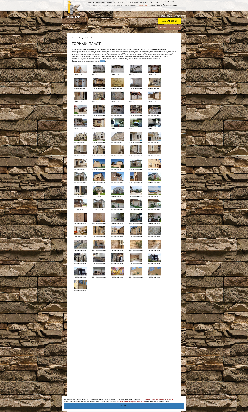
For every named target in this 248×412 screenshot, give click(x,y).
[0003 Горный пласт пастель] (117, 96)
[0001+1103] (80, 190)
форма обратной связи (169, 27)
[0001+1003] (99, 203)
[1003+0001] (80, 203)
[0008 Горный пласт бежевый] (80, 69)
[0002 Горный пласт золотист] (80, 284)
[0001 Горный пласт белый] (99, 69)
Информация (119, 2)
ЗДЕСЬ (102, 61)
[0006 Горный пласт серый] (99, 109)
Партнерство (132, 2)
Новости (90, 2)
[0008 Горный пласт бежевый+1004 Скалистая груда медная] (154, 96)
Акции (109, 2)
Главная (75, 38)
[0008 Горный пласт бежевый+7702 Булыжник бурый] (80, 136)
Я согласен (124, 406)
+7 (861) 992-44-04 (162, 2)
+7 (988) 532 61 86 (163, 5)
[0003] (99, 190)
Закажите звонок (169, 21)
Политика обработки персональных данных (158, 399)
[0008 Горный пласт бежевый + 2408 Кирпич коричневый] (99, 244)
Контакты (144, 2)
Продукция (100, 2)
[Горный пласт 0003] (136, 190)
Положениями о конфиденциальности (131, 401)
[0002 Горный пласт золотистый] (154, 69)
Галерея (82, 38)
